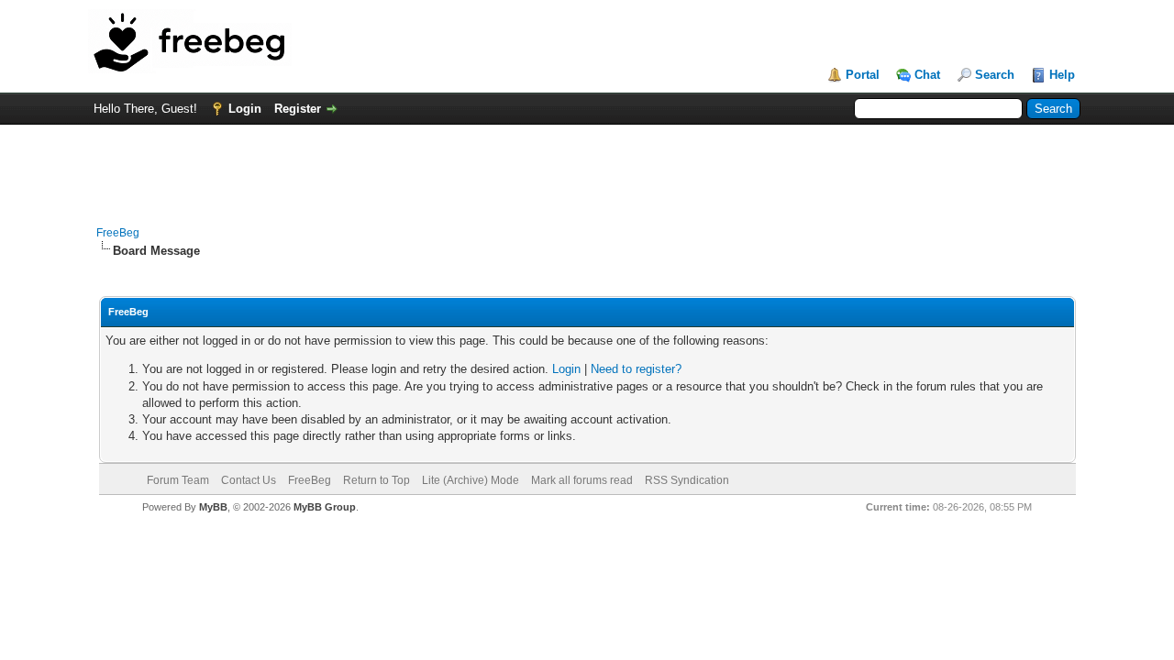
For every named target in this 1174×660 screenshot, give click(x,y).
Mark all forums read (582, 480)
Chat (927, 75)
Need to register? (636, 369)
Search (994, 75)
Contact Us (248, 480)
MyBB (213, 506)
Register (297, 109)
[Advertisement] (587, 166)
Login (244, 109)
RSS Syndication (687, 480)
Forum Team (178, 480)
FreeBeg (117, 232)
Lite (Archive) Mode (470, 480)
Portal (863, 75)
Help (1062, 75)
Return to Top (376, 480)
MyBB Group (325, 506)
